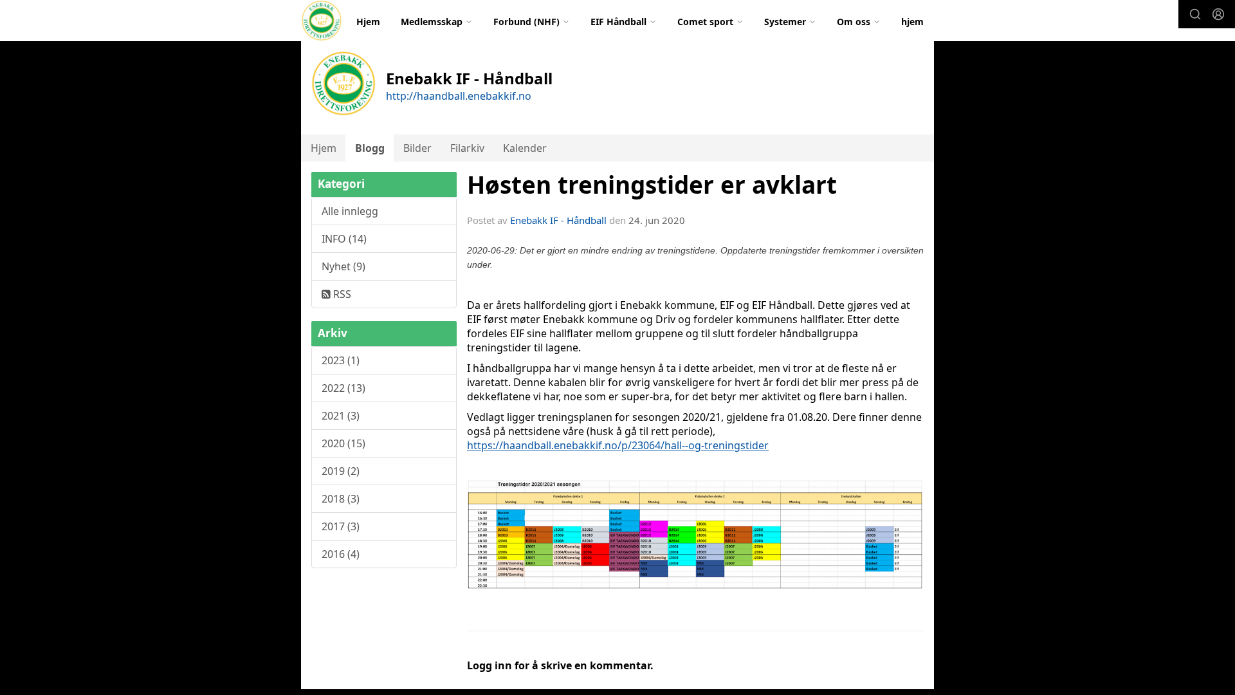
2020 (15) (343, 443)
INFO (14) (344, 239)
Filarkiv (467, 148)
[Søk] (1195, 14)
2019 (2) (341, 471)
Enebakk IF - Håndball (558, 220)
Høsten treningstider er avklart (652, 185)
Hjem (368, 21)
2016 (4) (341, 554)
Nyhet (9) (343, 266)
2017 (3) (341, 526)
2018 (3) (341, 499)
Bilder (417, 148)
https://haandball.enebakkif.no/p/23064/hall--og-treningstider (618, 445)
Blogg (370, 148)
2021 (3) (341, 416)
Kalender (525, 148)
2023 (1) (341, 360)
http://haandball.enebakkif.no (458, 96)
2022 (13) (343, 388)
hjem (912, 21)
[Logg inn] (1218, 14)
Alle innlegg (350, 211)
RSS (341, 294)
